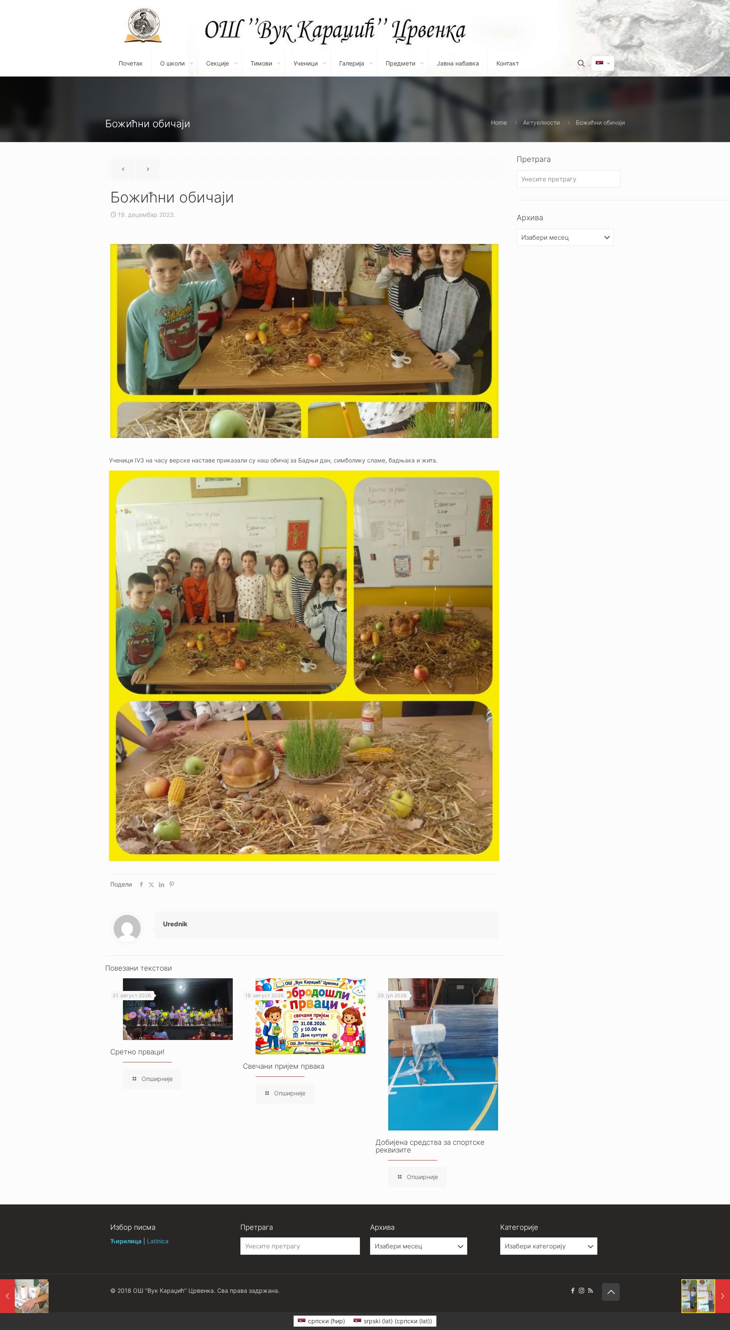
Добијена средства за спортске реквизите (430, 1146)
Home (499, 122)
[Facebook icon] (572, 1290)
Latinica (158, 1241)
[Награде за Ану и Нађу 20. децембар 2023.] (705, 1296)
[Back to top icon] (611, 1292)
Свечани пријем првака (283, 1066)
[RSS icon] (590, 1290)
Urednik (175, 924)
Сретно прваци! (137, 1052)
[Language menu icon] (602, 63)
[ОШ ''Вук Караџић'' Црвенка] (143, 25)
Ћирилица (126, 1241)
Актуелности (541, 122)
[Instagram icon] (581, 1290)
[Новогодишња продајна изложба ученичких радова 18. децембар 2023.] (24, 1296)
